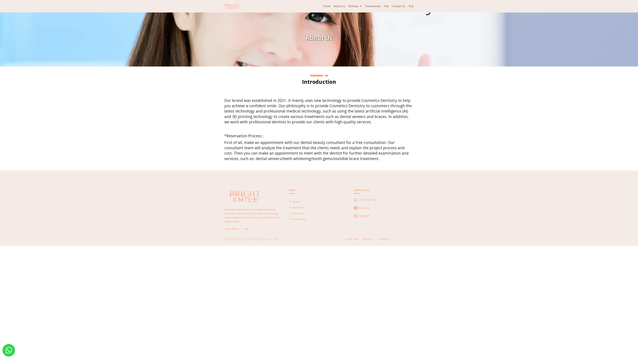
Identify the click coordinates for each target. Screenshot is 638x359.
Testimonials (373, 6)
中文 (411, 6)
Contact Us (398, 6)
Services (353, 6)
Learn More (231, 228)
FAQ (386, 6)
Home (327, 6)
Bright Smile (352, 238)
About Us (339, 6)
